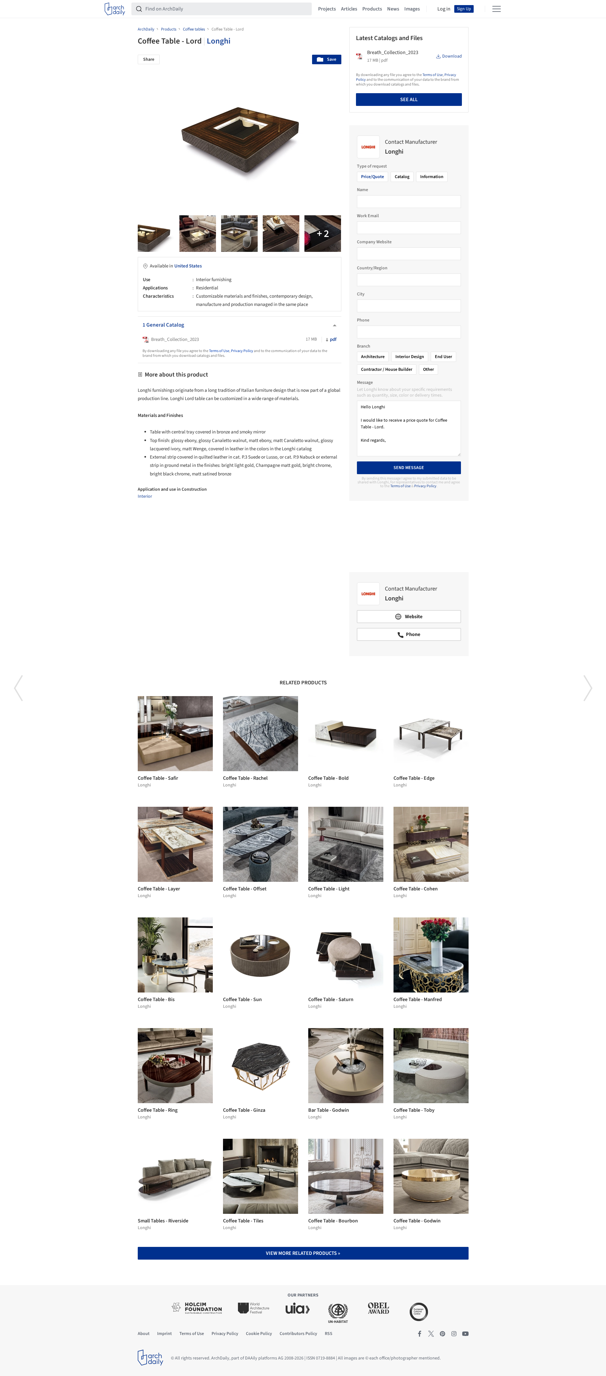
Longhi (219, 41)
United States (188, 266)
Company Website (374, 242)
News (393, 8)
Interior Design (409, 357)
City (361, 294)
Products (372, 8)
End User (443, 357)
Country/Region (372, 268)
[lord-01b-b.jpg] (197, 233)
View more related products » (303, 1253)
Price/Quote (372, 177)
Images (412, 8)
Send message (409, 468)
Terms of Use (219, 351)
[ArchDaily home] (115, 9)
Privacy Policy (242, 351)
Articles (349, 8)
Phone (363, 320)
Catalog (402, 177)
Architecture (373, 357)
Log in (443, 8)
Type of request (372, 166)
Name (362, 190)
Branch (363, 346)
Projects (327, 8)
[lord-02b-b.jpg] (281, 233)
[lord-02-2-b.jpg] (239, 233)
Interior (145, 496)
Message (365, 382)
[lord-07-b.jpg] (322, 233)
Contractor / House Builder (386, 369)
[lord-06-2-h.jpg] (156, 233)
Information (431, 177)
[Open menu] (496, 9)
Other (428, 369)
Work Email (368, 216)
